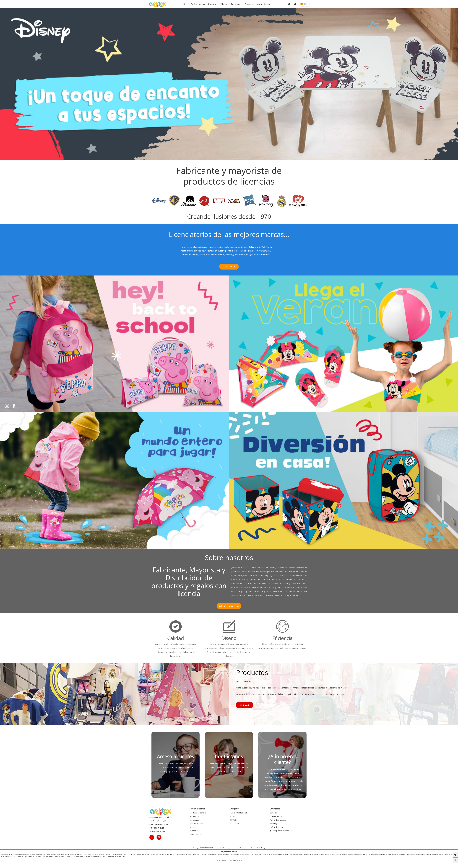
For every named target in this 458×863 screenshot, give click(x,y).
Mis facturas (194, 820)
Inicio (184, 4)
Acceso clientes (263, 4)
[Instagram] (159, 837)
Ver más (244, 705)
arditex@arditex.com (157, 831)
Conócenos (229, 266)
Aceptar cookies (221, 860)
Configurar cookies (236, 860)
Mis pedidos (194, 816)
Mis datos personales (198, 813)
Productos (212, 4)
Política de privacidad (278, 820)
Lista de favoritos (196, 823)
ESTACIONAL (235, 823)
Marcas (224, 4)
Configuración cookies (280, 831)
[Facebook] (151, 837)
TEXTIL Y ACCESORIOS (238, 813)
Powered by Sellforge (258, 848)
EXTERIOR (233, 820)
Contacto (249, 4)
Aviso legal (274, 823)
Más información (229, 606)
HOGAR (232, 816)
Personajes (236, 4)
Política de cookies (277, 827)
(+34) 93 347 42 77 (156, 828)
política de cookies (72, 856)
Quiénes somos (198, 4)
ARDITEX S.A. (209, 848)
